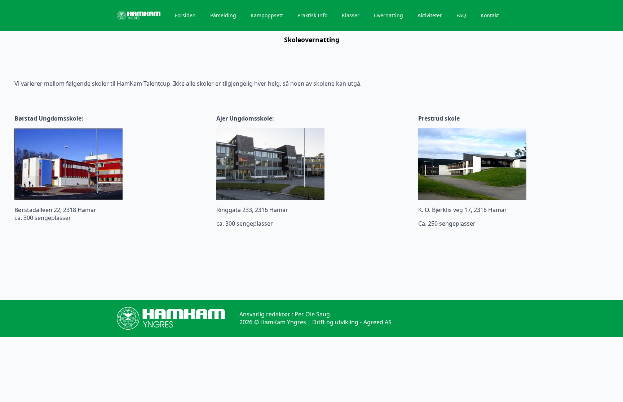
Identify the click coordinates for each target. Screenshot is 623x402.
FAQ (461, 15)
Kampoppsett (267, 15)
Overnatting (388, 15)
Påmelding (223, 15)
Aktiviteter (429, 15)
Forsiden (185, 15)
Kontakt (490, 15)
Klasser (350, 15)
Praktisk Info (312, 15)
